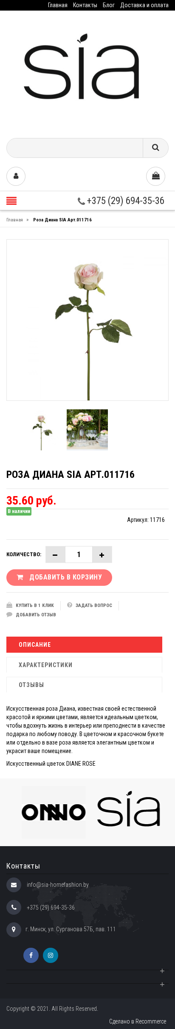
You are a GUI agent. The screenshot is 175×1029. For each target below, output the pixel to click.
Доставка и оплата (144, 5)
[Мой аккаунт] (15, 176)
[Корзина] (155, 176)
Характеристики (46, 665)
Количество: (23, 554)
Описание (35, 644)
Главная (58, 5)
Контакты (85, 5)
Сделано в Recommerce (137, 1021)
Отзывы (31, 684)
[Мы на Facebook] (31, 955)
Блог (109, 5)
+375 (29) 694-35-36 (124, 201)
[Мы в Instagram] (50, 955)
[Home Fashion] (87, 71)
